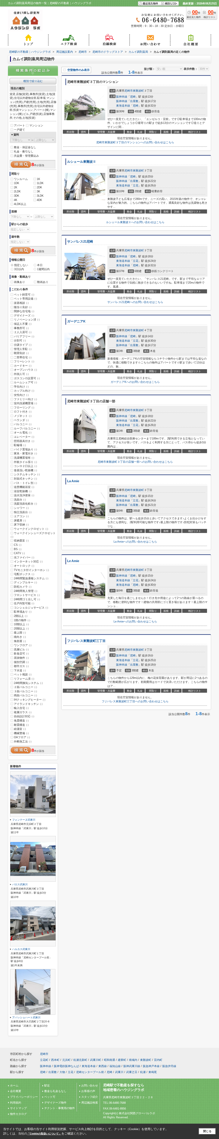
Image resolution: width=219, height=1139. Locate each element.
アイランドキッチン (28, 704)
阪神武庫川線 (131, 1066)
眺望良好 (21, 353)
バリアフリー (24, 336)
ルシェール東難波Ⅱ (81, 161)
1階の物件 (22, 620)
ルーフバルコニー (27, 428)
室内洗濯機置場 (25, 403)
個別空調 (21, 662)
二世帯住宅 (22, 357)
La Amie (73, 481)
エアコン (21, 516)
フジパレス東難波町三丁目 (86, 641)
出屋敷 (134, 101)
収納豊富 (21, 540)
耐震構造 (21, 724)
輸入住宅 (21, 708)
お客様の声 (88, 1091)
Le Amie (73, 561)
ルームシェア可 (25, 382)
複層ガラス (22, 712)
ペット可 (49, 1096)
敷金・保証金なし (25, 147)
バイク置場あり (25, 449)
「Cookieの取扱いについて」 (44, 1133)
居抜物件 (21, 657)
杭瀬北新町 (80, 1059)
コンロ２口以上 (25, 466)
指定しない (21, 265)
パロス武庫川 (20, 884)
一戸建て (19, 129)
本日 (40, 265)
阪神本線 (121, 96)
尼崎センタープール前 (90, 1072)
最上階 (20, 632)
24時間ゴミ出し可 (27, 599)
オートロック (24, 565)
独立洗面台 (22, 512)
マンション (36, 125)
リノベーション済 (27, 319)
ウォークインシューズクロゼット (33, 534)
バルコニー (22, 424)
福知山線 (115, 1066)
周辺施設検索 (89, 1102)
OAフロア (22, 737)
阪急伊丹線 (169, 1066)
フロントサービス (27, 595)
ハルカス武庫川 (21, 949)
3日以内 (19, 269)
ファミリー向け (25, 399)
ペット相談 (22, 674)
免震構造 (21, 720)
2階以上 (20, 616)
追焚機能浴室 (24, 487)
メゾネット (22, 415)
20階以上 (21, 628)
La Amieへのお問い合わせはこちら (135, 541)
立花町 (44, 1059)
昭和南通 (109, 1059)
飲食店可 (21, 653)
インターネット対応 (28, 561)
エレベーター (24, 436)
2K (15, 187)
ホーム (14, 1085)
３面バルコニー (25, 691)
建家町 (122, 1059)
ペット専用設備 (25, 298)
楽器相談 (21, 303)
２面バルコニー (25, 687)
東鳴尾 (152, 1072)
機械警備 (21, 733)
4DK (39, 200)
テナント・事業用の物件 (59, 1108)
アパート (19, 125)
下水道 (20, 670)
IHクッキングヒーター (29, 699)
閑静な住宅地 (24, 311)
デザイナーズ (24, 315)
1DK (16, 183)
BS (17, 549)
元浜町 (66, 1059)
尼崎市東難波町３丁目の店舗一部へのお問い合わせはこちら (135, 461)
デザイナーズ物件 (55, 1102)
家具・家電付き (25, 453)
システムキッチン (27, 474)
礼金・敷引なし (23, 151)
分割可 (20, 340)
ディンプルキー (25, 582)
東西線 (102, 1066)
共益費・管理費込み (26, 155)
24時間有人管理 (25, 591)
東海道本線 (123, 105)
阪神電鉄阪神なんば (66, 1066)
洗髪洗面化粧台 (25, 503)
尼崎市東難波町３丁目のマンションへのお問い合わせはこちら (135, 142)
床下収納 (21, 524)
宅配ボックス (24, 574)
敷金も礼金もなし (55, 1091)
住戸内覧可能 (24, 603)
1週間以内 (43, 269)
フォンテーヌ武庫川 (23, 819)
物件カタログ (18, 1114)
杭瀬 (143, 1072)
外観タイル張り (25, 462)
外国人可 (21, 374)
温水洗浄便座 (24, 495)
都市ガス (21, 666)
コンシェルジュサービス (31, 607)
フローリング (24, 407)
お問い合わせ (89, 1085)
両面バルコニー (25, 695)
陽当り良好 (22, 307)
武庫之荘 (131, 1072)
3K (38, 191)
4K (15, 200)
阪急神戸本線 (151, 1066)
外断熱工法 (22, 741)
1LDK (40, 183)
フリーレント (24, 361)
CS (17, 544)
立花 (135, 185)
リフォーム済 (24, 678)
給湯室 (20, 729)
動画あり (42, 282)
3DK (16, 195)
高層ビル (21, 649)
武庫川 (119, 1072)
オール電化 (22, 432)
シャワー (21, 507)
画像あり (19, 282)
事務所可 (21, 328)
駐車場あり (22, 611)
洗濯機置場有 (24, 457)
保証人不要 (22, 323)
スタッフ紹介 (89, 1096)
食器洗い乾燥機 (25, 470)
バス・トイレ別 (25, 483)
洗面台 (20, 499)
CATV (19, 553)
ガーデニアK (76, 321)
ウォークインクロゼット (31, 528)
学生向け (21, 386)
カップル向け (24, 390)
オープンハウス (25, 369)
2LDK (17, 191)
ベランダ (21, 420)
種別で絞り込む (33, 81)
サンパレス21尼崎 (80, 241)
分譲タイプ (22, 344)
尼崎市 (128, 90)
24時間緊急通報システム (31, 578)
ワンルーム (21, 179)
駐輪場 (20, 445)
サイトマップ (18, 1108)
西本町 (55, 1059)
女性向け (21, 395)
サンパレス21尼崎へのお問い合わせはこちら (135, 302)
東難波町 (138, 90)
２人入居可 (22, 332)
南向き (20, 636)
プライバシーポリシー (24, 1096)
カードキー (22, 365)
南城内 (133, 1059)
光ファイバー (24, 557)
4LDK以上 (20, 204)
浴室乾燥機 (22, 491)
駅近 (47, 1085)
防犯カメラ (22, 586)
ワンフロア (22, 645)
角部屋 (20, 641)
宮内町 (158, 1059)
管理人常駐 (22, 349)
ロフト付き (22, 411)
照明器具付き (24, 441)
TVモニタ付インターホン (31, 570)
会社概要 (15, 1091)
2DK (39, 187)
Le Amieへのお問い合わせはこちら (135, 621)
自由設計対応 (24, 716)
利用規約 (15, 1102)
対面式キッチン (25, 478)
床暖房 (20, 520)
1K (38, 179)
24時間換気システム (28, 683)
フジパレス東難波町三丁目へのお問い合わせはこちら (135, 701)
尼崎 (133, 96)
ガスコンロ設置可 (27, 378)
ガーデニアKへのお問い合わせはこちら (135, 382)
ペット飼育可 (24, 294)
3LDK (40, 195)
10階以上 (21, 624)
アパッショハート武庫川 (26, 1017)
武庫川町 (95, 1059)
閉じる (207, 1131)
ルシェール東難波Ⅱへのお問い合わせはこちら (135, 222)
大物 (62, 1072)
